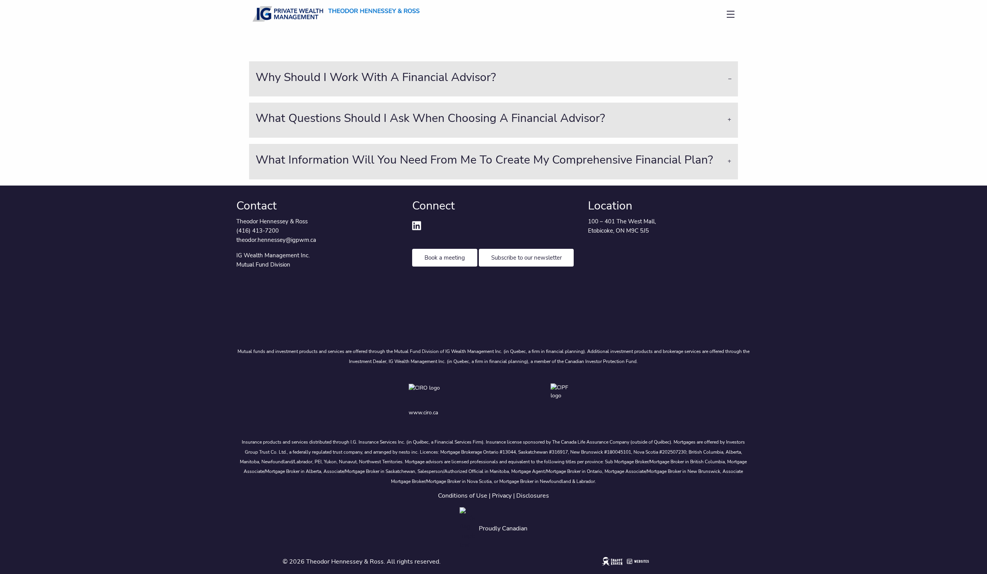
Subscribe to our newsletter (526, 258)
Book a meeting (444, 258)
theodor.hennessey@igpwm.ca (276, 240)
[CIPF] (564, 393)
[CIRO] (446, 393)
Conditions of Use (462, 495)
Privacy (502, 495)
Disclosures (532, 495)
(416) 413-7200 (257, 231)
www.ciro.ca (423, 412)
